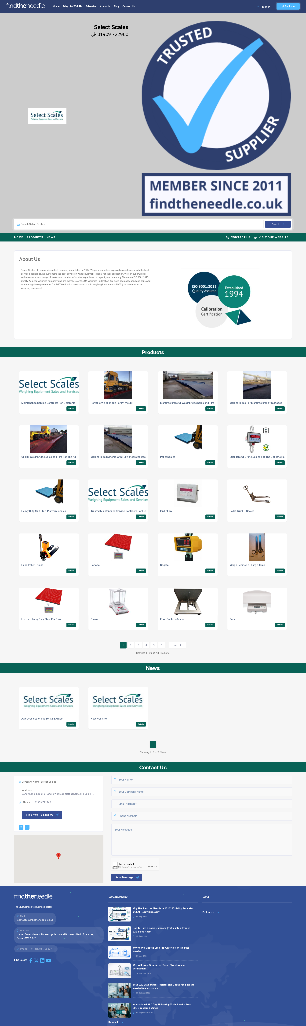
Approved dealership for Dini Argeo (42, 718)
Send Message (124, 877)
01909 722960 (112, 34)
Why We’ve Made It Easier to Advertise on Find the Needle (161, 949)
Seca (233, 619)
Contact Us (128, 6)
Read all (113, 1022)
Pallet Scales (167, 456)
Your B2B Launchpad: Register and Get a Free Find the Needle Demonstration (163, 986)
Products (34, 237)
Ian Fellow (166, 511)
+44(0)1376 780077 (40, 948)
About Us (105, 6)
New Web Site (99, 718)
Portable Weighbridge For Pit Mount (111, 402)
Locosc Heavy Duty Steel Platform (41, 619)
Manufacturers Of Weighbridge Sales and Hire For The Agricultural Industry (204, 402)
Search (276, 224)
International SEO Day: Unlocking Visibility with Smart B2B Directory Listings (162, 1006)
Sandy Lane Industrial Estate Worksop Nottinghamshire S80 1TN (58, 793)
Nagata (164, 565)
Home (56, 6)
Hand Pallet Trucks (32, 565)
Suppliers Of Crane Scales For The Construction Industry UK (265, 456)
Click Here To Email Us (39, 814)
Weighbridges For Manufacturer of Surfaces (256, 402)
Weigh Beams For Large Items (247, 565)
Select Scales (111, 27)
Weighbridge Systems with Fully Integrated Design (120, 456)
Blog (116, 6)
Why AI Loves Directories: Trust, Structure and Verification (159, 967)
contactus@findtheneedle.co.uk (35, 919)
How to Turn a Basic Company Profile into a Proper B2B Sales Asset (161, 930)
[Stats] (27, 827)
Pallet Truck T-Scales (242, 511)
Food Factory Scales (172, 619)
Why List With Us (72, 6)
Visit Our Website (273, 237)
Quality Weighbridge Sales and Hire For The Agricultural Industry (58, 456)
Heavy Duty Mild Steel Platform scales (43, 511)
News (51, 237)
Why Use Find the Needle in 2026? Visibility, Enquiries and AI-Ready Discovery (163, 910)
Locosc (95, 565)
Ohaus (94, 619)
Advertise (91, 6)
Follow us (208, 912)
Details (71, 408)
